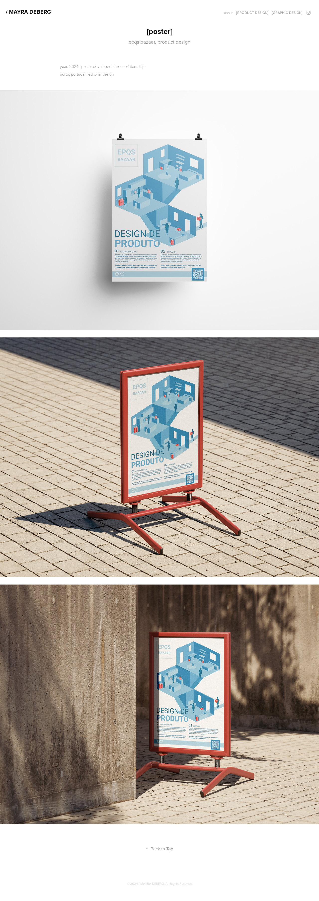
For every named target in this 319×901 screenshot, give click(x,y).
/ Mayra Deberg (28, 12)
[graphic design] (287, 12)
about (228, 12)
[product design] (252, 12)
